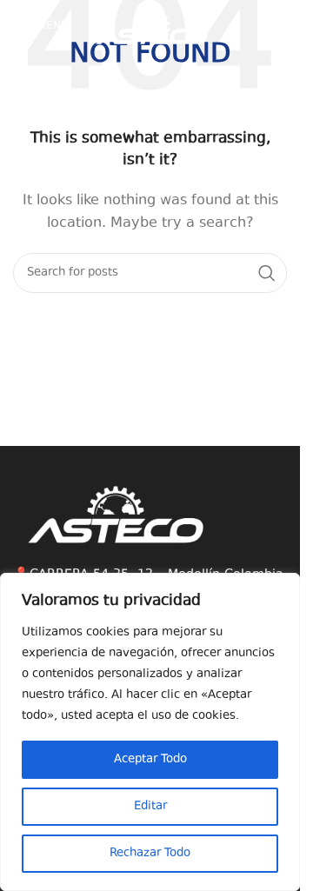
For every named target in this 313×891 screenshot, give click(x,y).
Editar (150, 806)
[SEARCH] (267, 273)
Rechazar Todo (150, 853)
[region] (150, 732)
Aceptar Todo (150, 759)
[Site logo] (151, 25)
